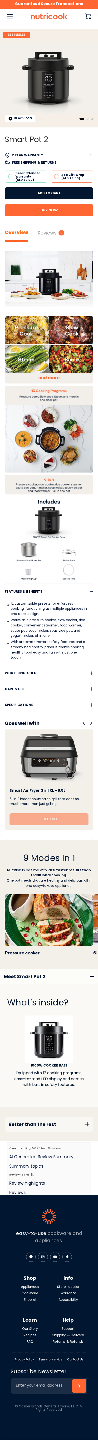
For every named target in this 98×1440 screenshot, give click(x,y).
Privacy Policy (24, 1359)
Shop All (30, 1299)
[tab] (81, 119)
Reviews (50, 232)
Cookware (30, 1293)
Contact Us (75, 1359)
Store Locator (68, 1286)
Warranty (68, 1293)
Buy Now (49, 210)
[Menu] (10, 16)
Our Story (30, 1328)
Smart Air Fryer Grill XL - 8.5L (37, 790)
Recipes (30, 1335)
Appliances (30, 1286)
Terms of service (50, 1359)
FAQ (30, 1341)
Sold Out (49, 819)
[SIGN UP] (79, 1386)
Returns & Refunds (68, 1341)
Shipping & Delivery (68, 1335)
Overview (16, 232)
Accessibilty (68, 1299)
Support (68, 1328)
